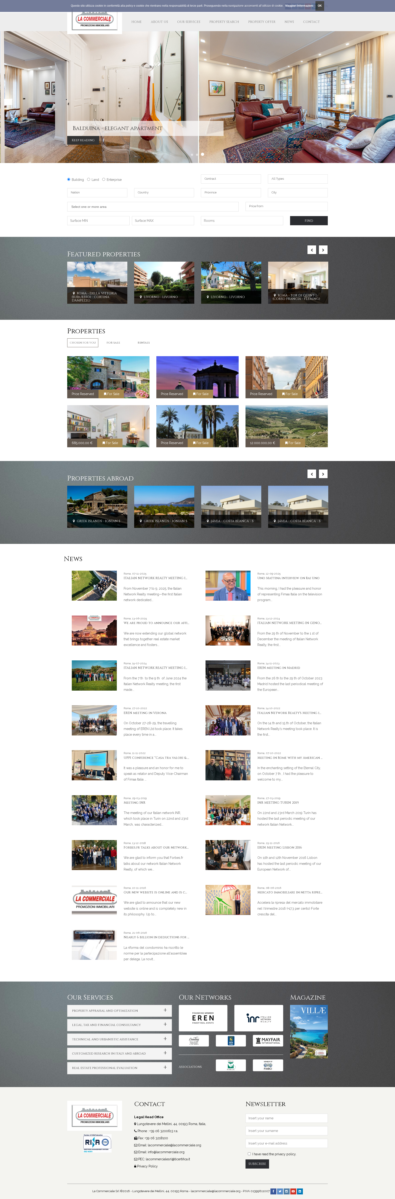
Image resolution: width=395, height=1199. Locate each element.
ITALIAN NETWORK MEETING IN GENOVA (290, 623)
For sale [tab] (113, 343)
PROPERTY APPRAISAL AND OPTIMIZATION (105, 1011)
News (289, 22)
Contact (311, 22)
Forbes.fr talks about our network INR (159, 847)
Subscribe (257, 1164)
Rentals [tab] (144, 343)
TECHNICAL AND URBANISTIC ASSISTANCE (105, 1039)
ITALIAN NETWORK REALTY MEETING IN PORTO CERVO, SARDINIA (177, 668)
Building (78, 180)
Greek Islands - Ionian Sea (111, 521)
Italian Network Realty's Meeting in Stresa (295, 713)
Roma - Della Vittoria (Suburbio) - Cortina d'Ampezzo (94, 297)
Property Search (224, 22)
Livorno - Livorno (160, 297)
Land (95, 180)
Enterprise (114, 180)
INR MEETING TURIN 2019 (278, 802)
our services (188, 22)
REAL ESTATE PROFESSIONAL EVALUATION (104, 1068)
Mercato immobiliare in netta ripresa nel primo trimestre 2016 (312, 892)
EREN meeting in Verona (145, 713)
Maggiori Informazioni (299, 5)
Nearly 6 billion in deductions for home (160, 937)
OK (320, 5)
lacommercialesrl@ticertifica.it (168, 1159)
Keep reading (30, 140)
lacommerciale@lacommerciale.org (174, 1145)
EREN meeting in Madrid (278, 668)
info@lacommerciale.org (166, 1152)
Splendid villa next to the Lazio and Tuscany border (88, 125)
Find (309, 221)
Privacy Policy (147, 1166)
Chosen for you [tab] (83, 343)
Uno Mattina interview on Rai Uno (288, 578)
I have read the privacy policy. (274, 1154)
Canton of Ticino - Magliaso (315, 521)
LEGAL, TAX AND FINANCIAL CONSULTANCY (106, 1025)
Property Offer (261, 22)
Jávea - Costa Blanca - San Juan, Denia (189, 521)
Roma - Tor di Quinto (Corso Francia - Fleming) (296, 297)
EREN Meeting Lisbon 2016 (279, 847)
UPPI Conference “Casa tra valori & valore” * (163, 758)
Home (136, 22)
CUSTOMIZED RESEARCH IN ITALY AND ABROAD (109, 1054)
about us (159, 22)
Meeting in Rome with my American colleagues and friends (310, 758)
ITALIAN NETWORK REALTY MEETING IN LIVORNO (164, 578)
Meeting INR (134, 802)
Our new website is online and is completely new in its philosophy (183, 892)
